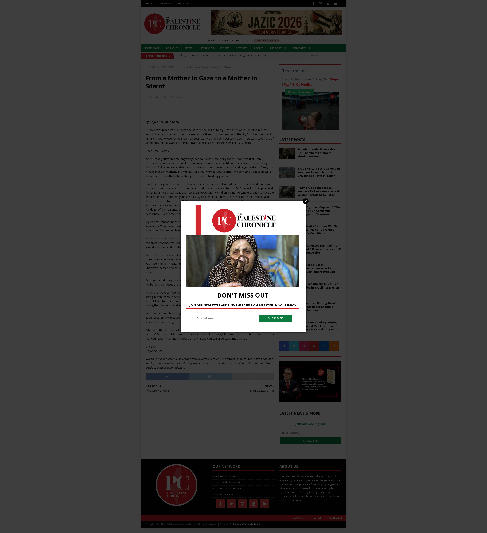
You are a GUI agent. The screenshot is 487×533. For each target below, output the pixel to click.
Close (306, 201)
